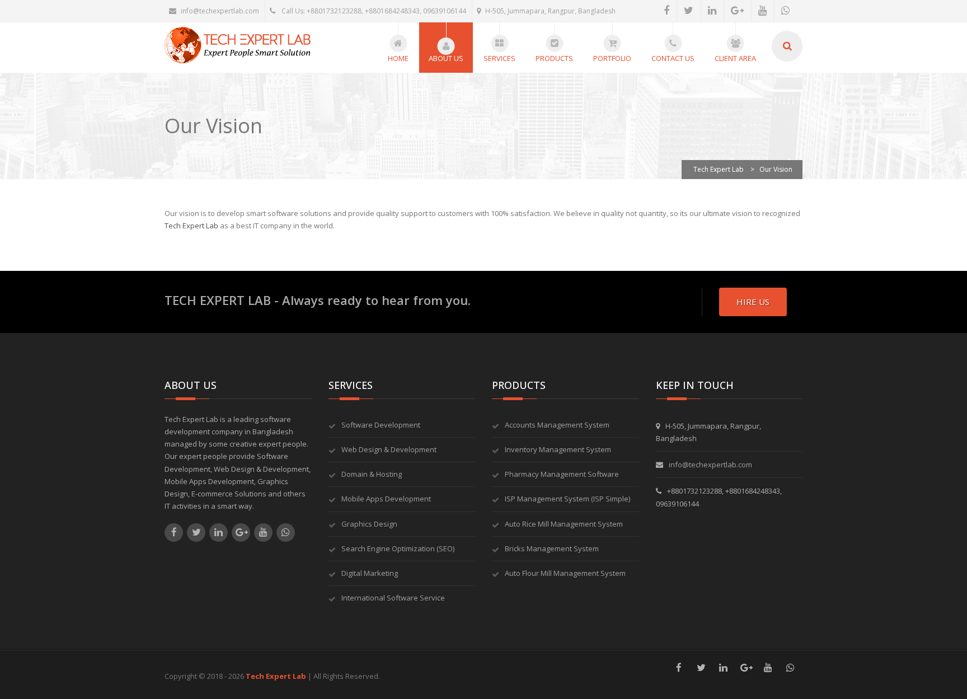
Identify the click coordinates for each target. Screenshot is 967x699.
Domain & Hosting (371, 474)
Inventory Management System (558, 449)
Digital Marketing (369, 573)
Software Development (380, 425)
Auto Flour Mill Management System (565, 573)
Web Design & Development (388, 449)
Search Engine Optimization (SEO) (397, 548)
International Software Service (393, 598)
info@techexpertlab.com (220, 11)
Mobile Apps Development (386, 499)
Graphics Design (369, 524)
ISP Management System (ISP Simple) (567, 499)
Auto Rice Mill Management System (564, 524)
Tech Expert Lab (191, 226)
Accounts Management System (557, 425)
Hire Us (752, 301)
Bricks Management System (552, 548)
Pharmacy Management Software (562, 474)
